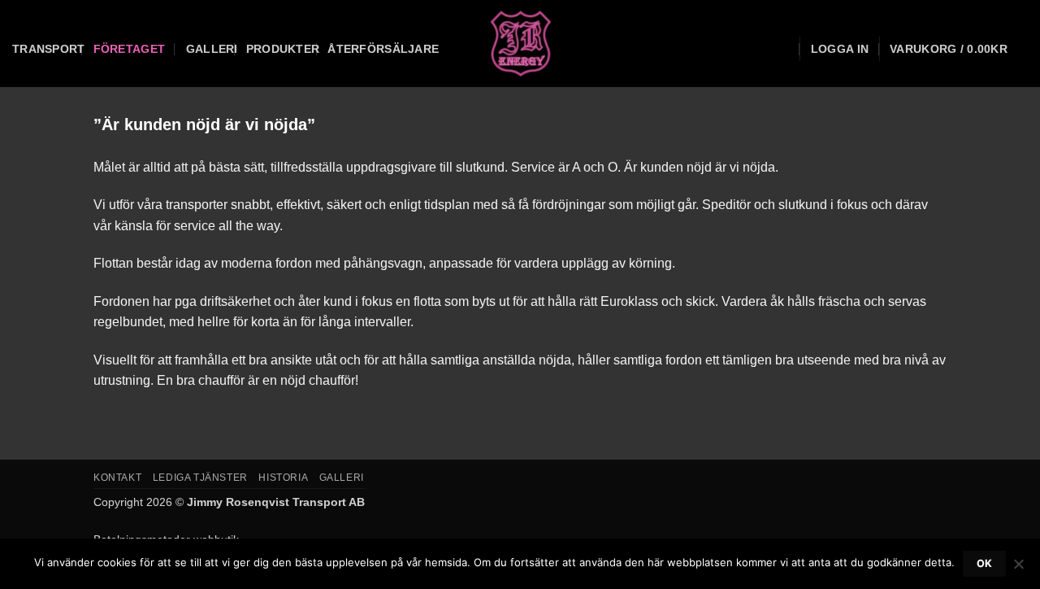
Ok (985, 563)
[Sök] (783, 49)
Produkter (283, 48)
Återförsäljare (383, 48)
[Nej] (1018, 569)
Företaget (129, 48)
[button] (840, 49)
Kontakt (117, 477)
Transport (48, 48)
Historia (283, 477)
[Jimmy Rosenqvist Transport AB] (520, 43)
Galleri (212, 48)
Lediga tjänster (200, 477)
